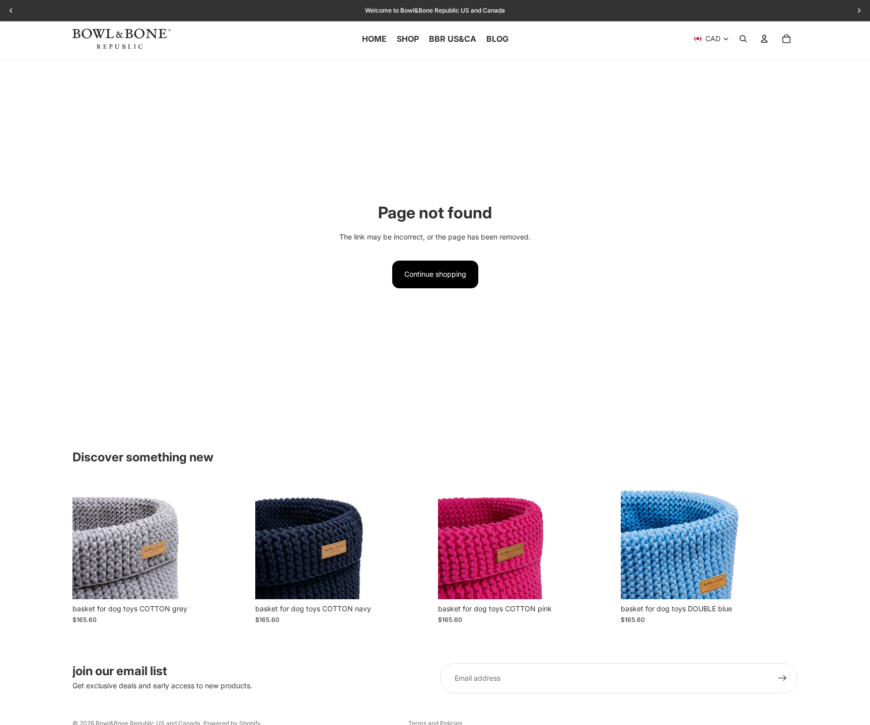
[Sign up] (782, 678)
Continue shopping (435, 274)
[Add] (234, 584)
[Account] (764, 39)
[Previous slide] (87, 540)
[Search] (743, 39)
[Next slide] (234, 540)
